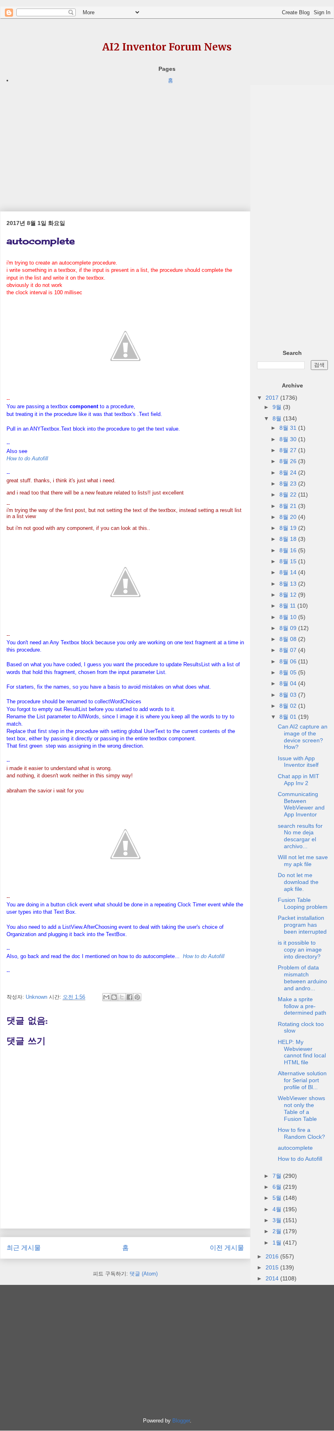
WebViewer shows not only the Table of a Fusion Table (301, 1108)
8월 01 (288, 716)
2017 (273, 397)
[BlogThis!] (114, 997)
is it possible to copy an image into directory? (300, 949)
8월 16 (288, 550)
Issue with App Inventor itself (298, 761)
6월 (277, 1187)
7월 (277, 1176)
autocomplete (295, 1147)
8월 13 (288, 583)
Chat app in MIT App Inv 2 (298, 779)
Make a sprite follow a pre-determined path (302, 1006)
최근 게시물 (24, 1247)
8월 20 (288, 517)
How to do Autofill (300, 1158)
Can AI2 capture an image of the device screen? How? (302, 736)
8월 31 (288, 427)
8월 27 (288, 450)
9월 (277, 407)
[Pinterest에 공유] (137, 997)
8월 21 (288, 506)
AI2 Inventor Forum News (167, 47)
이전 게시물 (227, 1247)
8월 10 (288, 617)
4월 (277, 1209)
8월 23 (288, 483)
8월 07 (288, 650)
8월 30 (288, 439)
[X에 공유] (122, 997)
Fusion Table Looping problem (302, 903)
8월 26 (288, 461)
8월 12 (288, 594)
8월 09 (288, 628)
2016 (273, 1256)
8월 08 (288, 639)
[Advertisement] (125, 142)
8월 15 (288, 561)
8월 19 (288, 528)
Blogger (181, 1421)
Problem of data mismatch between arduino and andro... (302, 977)
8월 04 (288, 683)
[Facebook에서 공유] (129, 997)
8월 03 (288, 694)
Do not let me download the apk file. (298, 882)
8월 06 (288, 661)
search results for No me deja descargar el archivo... (300, 836)
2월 (277, 1231)
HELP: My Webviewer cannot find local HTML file (302, 1052)
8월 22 (288, 494)
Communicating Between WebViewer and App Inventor (301, 804)
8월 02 (288, 705)
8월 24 (288, 472)
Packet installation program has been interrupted (302, 925)
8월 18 (288, 539)
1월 (277, 1242)
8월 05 (288, 672)
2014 (273, 1278)
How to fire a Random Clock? (301, 1133)
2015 (273, 1267)
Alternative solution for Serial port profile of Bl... (302, 1080)
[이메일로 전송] (106, 997)
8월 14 (288, 572)
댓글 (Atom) (144, 1274)
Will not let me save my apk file (303, 860)
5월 (277, 1198)
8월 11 (288, 605)
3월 (277, 1220)
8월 (277, 418)
